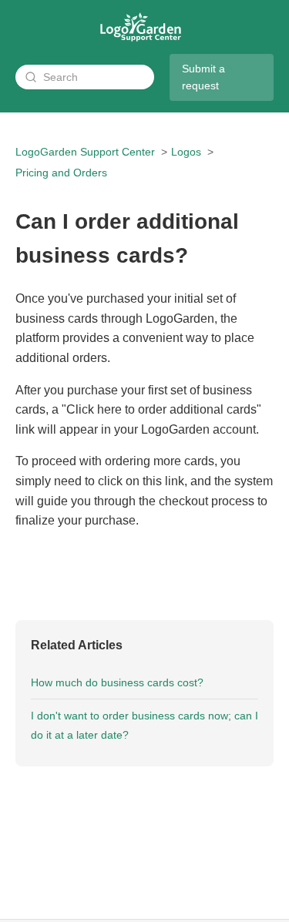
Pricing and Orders (61, 172)
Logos (186, 152)
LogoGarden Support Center (85, 152)
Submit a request (203, 77)
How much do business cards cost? (117, 682)
